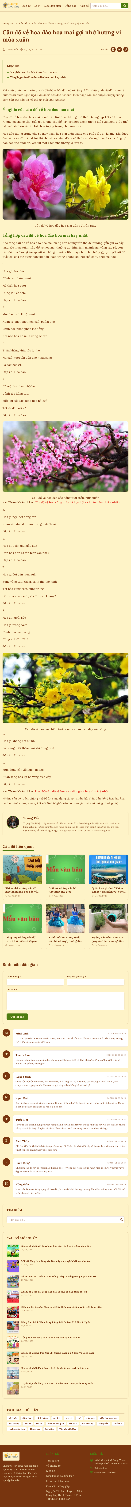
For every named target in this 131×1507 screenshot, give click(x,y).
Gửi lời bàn (17, 1016)
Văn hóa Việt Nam (67, 1429)
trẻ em (39, 1423)
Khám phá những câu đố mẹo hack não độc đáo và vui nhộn (21, 892)
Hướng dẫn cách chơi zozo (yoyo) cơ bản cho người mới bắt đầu (108, 941)
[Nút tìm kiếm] (124, 5)
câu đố (28, 1423)
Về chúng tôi (53, 1465)
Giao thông (87, 1423)
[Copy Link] (125, 49)
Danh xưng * (14, 976)
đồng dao (27, 1418)
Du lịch (56, 1418)
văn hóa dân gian (56, 1423)
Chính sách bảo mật (58, 1480)
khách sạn (35, 1429)
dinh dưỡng (42, 1418)
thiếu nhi (118, 1423)
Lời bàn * (12, 989)
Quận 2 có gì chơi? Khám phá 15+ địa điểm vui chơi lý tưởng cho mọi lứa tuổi (108, 892)
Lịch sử (26, 5)
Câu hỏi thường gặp (57, 1486)
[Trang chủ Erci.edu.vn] (11, 6)
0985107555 (100, 1467)
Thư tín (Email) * (76, 976)
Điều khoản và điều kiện (60, 1475)
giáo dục (90, 1418)
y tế (79, 1418)
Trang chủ (8, 23)
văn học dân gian (17, 1429)
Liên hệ (50, 1470)
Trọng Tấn (12, 49)
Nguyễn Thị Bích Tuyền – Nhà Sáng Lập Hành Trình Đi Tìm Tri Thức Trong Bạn (64, 1494)
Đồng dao (71, 5)
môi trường (14, 1423)
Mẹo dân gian (52, 5)
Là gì (37, 5)
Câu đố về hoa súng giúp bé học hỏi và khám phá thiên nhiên (77, 502)
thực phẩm (103, 1423)
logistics (49, 1429)
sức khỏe (13, 1418)
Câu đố (84, 5)
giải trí (69, 1418)
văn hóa (73, 1423)
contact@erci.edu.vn (105, 1472)
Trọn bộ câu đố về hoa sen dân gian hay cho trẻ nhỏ (71, 791)
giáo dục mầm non (108, 1418)
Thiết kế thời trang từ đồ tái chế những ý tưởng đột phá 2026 (65, 941)
